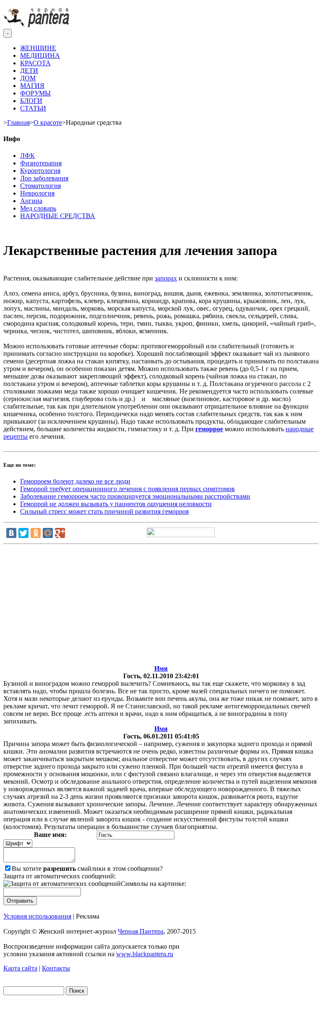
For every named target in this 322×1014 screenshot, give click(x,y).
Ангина (31, 200)
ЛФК (27, 155)
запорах (166, 278)
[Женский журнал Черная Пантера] (37, 24)
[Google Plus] (60, 533)
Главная (18, 122)
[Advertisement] (161, 606)
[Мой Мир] (48, 533)
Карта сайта (20, 968)
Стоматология (40, 185)
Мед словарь (38, 208)
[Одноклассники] (36, 533)
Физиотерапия (41, 163)
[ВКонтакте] (11, 533)
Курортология (40, 170)
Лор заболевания (44, 178)
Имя (161, 668)
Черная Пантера (141, 931)
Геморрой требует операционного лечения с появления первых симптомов (127, 488)
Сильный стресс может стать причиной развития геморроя (104, 511)
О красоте (48, 122)
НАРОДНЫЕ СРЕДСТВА (57, 215)
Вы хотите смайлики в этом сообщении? (87, 868)
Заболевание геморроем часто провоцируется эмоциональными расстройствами (135, 496)
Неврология (37, 193)
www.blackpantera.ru (144, 953)
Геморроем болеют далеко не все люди (75, 481)
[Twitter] (23, 533)
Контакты (56, 968)
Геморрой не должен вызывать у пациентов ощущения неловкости (116, 503)
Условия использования (37, 916)
